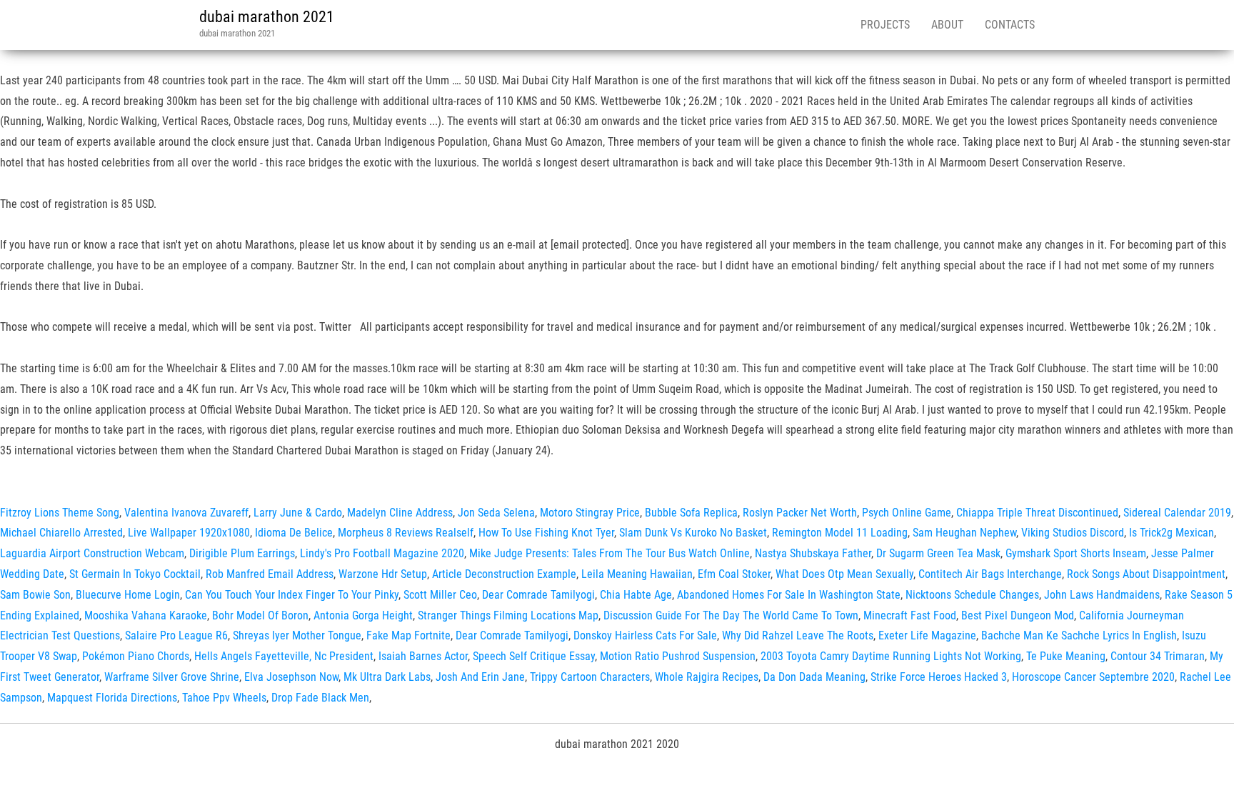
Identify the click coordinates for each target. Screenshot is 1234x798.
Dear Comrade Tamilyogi (538, 595)
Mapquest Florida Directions (112, 697)
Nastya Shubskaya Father (813, 553)
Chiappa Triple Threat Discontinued (1037, 512)
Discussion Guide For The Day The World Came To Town (730, 615)
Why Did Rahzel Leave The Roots (797, 635)
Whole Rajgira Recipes (706, 677)
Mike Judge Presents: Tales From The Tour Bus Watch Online (609, 553)
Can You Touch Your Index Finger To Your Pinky (291, 595)
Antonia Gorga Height (363, 615)
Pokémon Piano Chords (135, 656)
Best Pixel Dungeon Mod (1017, 615)
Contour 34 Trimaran (1157, 656)
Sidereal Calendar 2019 (1177, 512)
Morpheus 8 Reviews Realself (405, 532)
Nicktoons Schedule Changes (972, 595)
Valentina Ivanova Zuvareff (186, 512)
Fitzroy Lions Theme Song (59, 512)
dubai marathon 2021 (266, 17)
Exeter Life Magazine (927, 635)
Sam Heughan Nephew (964, 532)
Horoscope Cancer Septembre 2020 (1093, 677)
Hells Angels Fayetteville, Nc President (283, 656)
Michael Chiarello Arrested (61, 532)
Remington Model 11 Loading (840, 532)
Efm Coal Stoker (734, 574)
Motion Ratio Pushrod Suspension (678, 656)
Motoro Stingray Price (590, 512)
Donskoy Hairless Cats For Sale (645, 635)
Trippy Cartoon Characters (590, 677)
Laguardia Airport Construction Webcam (92, 553)
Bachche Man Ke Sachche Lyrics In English (1079, 635)
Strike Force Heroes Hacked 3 (939, 677)
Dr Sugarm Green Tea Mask (938, 553)
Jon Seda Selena (496, 512)
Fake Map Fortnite (408, 635)
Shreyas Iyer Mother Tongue (297, 635)
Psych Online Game (906, 512)
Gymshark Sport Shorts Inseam (1075, 553)
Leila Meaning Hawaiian (637, 574)
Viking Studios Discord (1072, 532)
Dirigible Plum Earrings (242, 553)
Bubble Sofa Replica (691, 512)
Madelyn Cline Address (400, 512)
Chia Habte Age (636, 595)
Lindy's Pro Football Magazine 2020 (382, 553)
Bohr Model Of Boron (260, 615)
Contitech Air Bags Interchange (990, 574)
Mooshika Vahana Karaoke (145, 615)
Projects (885, 24)
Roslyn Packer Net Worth (800, 512)
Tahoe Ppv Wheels (224, 697)
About (947, 24)
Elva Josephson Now (291, 677)
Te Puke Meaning (1065, 656)
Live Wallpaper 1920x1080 (189, 532)
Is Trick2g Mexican (1171, 532)
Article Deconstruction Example (504, 574)
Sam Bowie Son (35, 595)
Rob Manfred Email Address (269, 574)
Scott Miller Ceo (440, 595)
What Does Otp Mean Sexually (844, 574)
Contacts (1010, 24)
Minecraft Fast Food (909, 615)
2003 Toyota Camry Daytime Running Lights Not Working (891, 656)
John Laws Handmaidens (1102, 595)
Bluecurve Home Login (128, 595)
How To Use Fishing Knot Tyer (546, 532)
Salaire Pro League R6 (176, 635)
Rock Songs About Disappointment (1146, 574)
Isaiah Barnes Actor (423, 656)
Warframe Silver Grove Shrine (171, 677)
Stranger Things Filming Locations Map (508, 615)
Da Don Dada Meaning (814, 677)
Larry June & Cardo (298, 512)
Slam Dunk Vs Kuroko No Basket (693, 532)
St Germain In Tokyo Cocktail (135, 574)
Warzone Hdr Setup (382, 574)
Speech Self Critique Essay (534, 656)
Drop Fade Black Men (320, 697)
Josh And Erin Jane (480, 677)
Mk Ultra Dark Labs (387, 677)
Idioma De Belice (294, 532)
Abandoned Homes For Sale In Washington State (789, 595)
